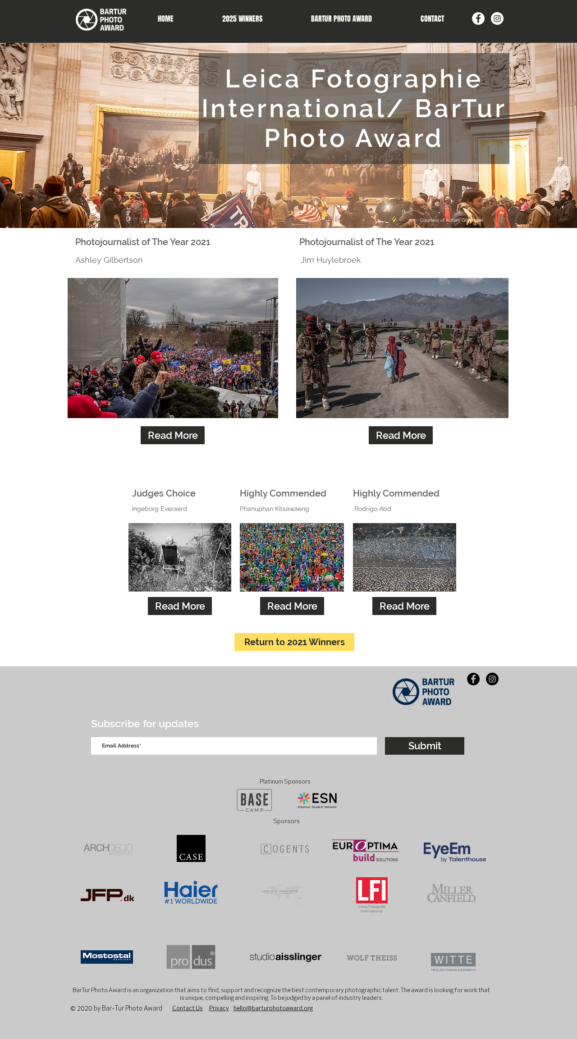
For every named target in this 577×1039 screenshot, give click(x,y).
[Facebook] (478, 18)
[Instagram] (497, 18)
